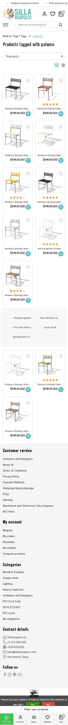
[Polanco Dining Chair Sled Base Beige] (17, 411)
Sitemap (8, 500)
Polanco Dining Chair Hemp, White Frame (50, 155)
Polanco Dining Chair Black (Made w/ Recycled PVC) (17, 108)
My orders (9, 536)
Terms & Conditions (15, 470)
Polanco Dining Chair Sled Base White (17, 384)
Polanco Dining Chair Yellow (17, 202)
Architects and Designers (18, 459)
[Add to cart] (28, 113)
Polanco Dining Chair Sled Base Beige (17, 431)
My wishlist (9, 548)
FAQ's (6, 494)
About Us (8, 464)
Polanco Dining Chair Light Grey (17, 248)
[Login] (44, 14)
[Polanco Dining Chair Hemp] (17, 135)
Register (8, 530)
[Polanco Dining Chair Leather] (50, 89)
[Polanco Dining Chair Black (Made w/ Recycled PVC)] (17, 89)
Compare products (14, 553)
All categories (11, 619)
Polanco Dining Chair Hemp (17, 155)
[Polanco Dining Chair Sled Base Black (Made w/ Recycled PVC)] (50, 182)
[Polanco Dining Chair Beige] (17, 275)
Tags (23, 36)
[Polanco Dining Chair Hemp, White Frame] (50, 135)
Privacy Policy (11, 476)
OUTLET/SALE (11, 607)
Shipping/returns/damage (18, 488)
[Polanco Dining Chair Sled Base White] (17, 365)
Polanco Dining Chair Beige (17, 295)
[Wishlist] (52, 14)
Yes (33, 704)
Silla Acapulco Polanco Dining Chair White (50, 248)
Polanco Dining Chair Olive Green (50, 384)
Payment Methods (14, 482)
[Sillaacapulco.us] (17, 14)
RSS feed (8, 511)
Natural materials (13, 589)
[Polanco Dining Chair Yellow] (17, 182)
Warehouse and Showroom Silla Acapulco (28, 505)
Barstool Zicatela (13, 572)
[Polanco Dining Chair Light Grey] (17, 229)
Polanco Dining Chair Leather (50, 108)
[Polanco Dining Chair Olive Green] (50, 365)
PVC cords (9, 613)
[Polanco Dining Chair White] (50, 229)
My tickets (9, 542)
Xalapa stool (10, 578)
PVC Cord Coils (12, 601)
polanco (37, 36)
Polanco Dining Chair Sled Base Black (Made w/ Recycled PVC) (50, 202)
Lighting (7, 583)
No (48, 704)
